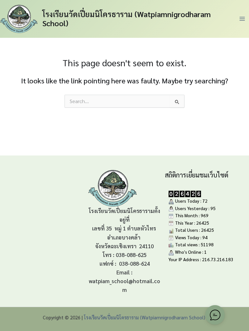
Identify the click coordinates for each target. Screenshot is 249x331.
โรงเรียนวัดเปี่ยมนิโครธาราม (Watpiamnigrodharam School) (126, 18)
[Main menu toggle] (242, 19)
